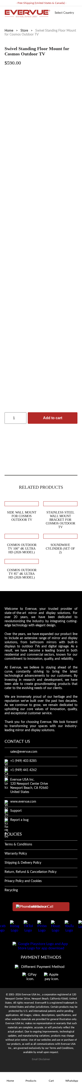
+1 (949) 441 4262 (23, 770)
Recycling (11, 890)
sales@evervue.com (23, 751)
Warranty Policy (16, 853)
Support (16, 810)
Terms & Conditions (18, 844)
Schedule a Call (41, 906)
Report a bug (19, 820)
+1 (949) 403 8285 (23, 761)
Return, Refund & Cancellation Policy (30, 872)
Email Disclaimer (41, 1059)
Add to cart (52, 418)
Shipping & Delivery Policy (23, 862)
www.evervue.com (23, 801)
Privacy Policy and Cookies (23, 881)
